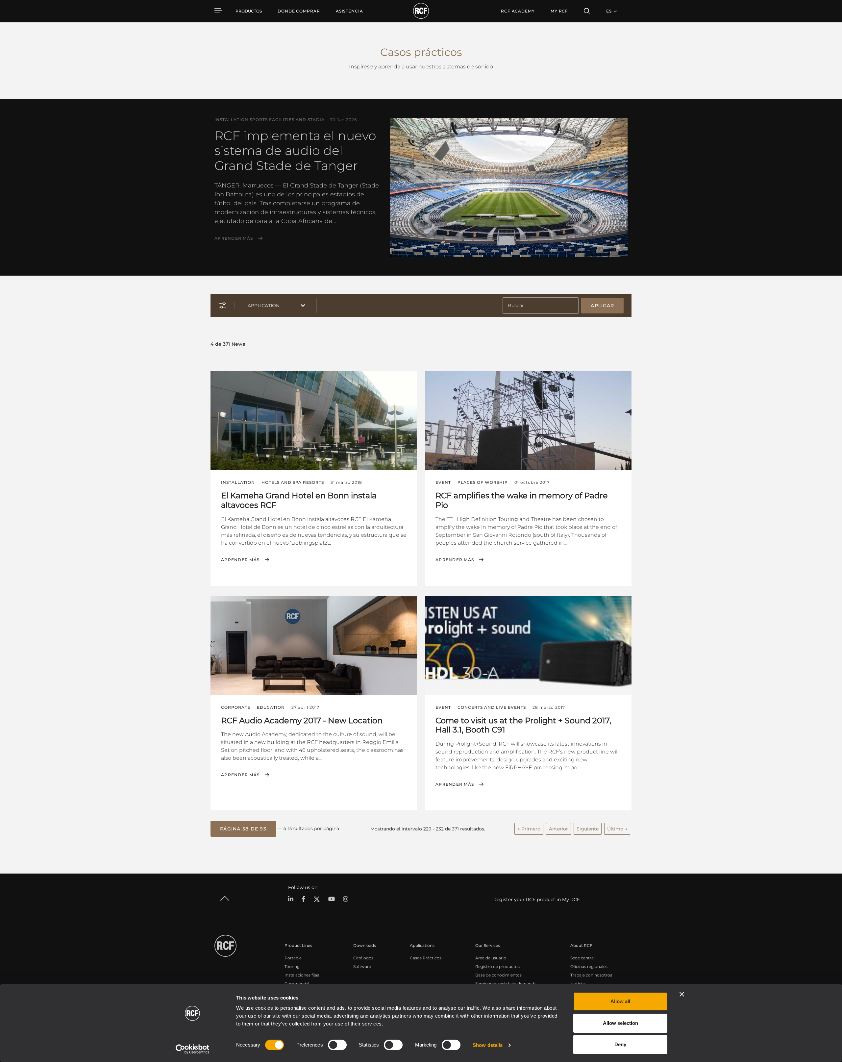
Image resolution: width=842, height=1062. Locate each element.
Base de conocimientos (498, 975)
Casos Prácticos (425, 957)
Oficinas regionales (588, 966)
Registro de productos (497, 966)
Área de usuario (490, 957)
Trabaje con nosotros (591, 975)
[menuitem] (299, 11)
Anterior (558, 829)
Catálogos (363, 957)
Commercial (297, 983)
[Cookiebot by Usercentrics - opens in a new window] (192, 1049)
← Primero (528, 829)
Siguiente (588, 829)
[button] (243, 829)
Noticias (578, 983)
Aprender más (233, 238)
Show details (488, 1045)
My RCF (559, 11)
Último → (617, 829)
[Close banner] (682, 994)
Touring (292, 966)
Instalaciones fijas (302, 975)
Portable (293, 957)
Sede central (582, 957)
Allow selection (620, 1023)
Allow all (620, 1001)
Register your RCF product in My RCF (536, 899)
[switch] (337, 1045)
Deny (620, 1044)
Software (362, 966)
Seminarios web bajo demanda (505, 983)
